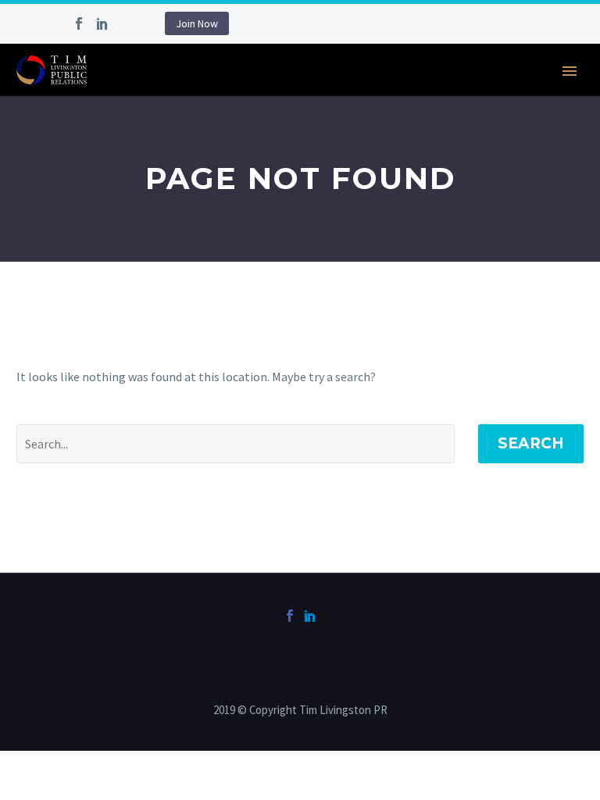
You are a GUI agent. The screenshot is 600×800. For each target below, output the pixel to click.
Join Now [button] (197, 23)
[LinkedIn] (102, 23)
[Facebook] (79, 23)
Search (531, 443)
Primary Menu (569, 71)
